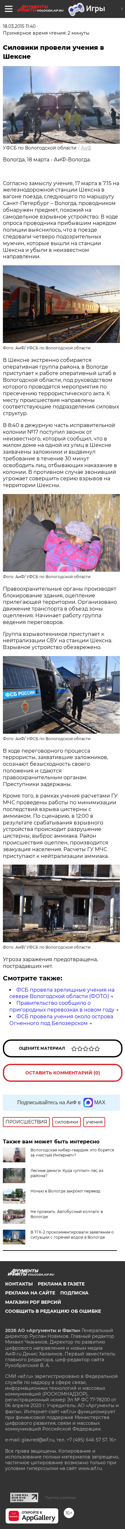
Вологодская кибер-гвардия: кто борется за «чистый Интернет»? (72, 1152)
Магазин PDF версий (33, 1302)
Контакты (19, 1284)
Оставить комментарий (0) (62, 1073)
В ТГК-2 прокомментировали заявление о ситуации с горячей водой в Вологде (72, 1235)
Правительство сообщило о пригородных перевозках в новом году (61, 1006)
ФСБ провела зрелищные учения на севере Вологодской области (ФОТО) (61, 993)
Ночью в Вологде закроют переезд (65, 1191)
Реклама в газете (61, 1284)
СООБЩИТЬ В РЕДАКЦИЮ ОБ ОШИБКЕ (53, 1311)
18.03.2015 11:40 (19, 26)
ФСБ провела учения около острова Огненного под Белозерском (61, 1019)
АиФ (86, 148)
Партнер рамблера (60, 1497)
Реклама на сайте (30, 1293)
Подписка (74, 1293)
